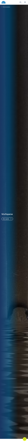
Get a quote (6, 219)
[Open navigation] (25, 2)
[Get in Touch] (24, 439)
